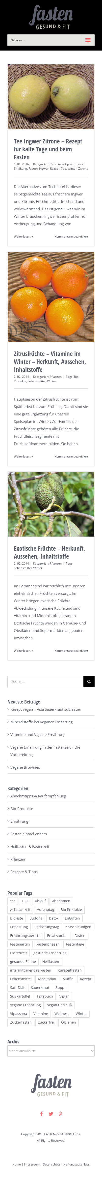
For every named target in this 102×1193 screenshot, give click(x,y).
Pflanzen (56, 377)
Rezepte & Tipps (61, 164)
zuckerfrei (46, 1022)
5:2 (12, 901)
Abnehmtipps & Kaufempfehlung (38, 795)
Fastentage (75, 944)
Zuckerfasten (21, 1022)
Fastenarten (20, 944)
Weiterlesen (22, 236)
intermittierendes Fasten (30, 970)
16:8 (25, 901)
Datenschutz (51, 1164)
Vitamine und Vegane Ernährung (37, 734)
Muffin (68, 979)
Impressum (31, 1164)
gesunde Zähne (23, 961)
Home (16, 1164)
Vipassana (18, 1013)
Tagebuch (45, 996)
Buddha (36, 918)
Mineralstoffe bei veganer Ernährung (41, 721)
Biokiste (16, 918)
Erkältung (20, 168)
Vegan (64, 996)
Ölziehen (68, 1022)
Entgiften (72, 918)
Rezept (54, 168)
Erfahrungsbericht (25, 935)
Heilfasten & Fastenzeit (29, 846)
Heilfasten (50, 961)
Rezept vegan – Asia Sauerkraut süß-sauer (45, 709)
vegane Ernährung (25, 1005)
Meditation (47, 979)
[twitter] (51, 1114)
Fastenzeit (18, 953)
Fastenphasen (48, 944)
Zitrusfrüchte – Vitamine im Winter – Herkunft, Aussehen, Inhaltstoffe (50, 361)
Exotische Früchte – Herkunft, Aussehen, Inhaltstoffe (49, 552)
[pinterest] (60, 1114)
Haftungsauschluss (76, 1164)
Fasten (33, 168)
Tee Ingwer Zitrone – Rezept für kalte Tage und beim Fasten (48, 149)
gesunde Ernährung (50, 953)
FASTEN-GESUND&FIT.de (62, 1134)
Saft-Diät (17, 987)
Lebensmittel (37, 381)
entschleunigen (78, 927)
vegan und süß (59, 1005)
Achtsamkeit (20, 909)
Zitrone (83, 168)
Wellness (61, 1013)
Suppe (61, 987)
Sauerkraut (40, 987)
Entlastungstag (46, 927)
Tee (63, 168)
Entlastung (19, 927)
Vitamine (40, 1013)
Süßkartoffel (20, 996)
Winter (72, 168)
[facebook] (41, 1114)
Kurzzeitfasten (70, 970)
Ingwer (44, 168)
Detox (53, 918)
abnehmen (61, 901)
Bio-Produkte (21, 808)
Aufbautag (45, 909)
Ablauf (40, 901)
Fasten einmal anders (28, 833)
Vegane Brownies (25, 767)
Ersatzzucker (57, 935)
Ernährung (19, 821)
